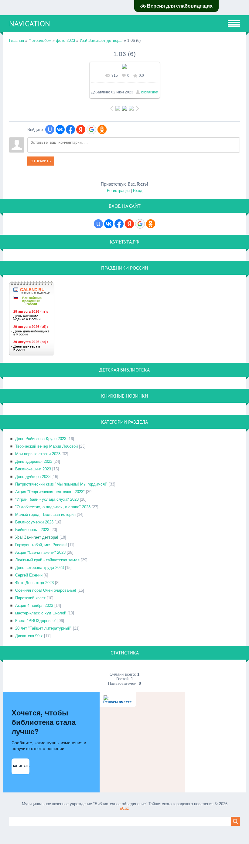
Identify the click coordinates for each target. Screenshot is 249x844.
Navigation (29, 24)
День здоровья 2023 (33, 461)
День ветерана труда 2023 (39, 567)
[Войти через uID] (49, 129)
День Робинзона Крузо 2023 (40, 438)
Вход (137, 190)
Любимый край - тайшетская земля (47, 560)
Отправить (41, 161)
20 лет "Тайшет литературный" (43, 628)
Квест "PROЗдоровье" (35, 620)
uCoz (124, 808)
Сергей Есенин (29, 575)
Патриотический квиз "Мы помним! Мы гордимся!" (61, 484)
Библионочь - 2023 (32, 529)
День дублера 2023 (32, 476)
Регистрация (118, 190)
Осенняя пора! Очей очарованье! (45, 590)
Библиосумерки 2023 (34, 522)
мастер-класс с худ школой (40, 613)
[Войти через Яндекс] (80, 129)
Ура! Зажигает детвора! (101, 40)
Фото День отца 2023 (34, 582)
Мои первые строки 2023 (37, 454)
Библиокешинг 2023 (33, 469)
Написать (20, 766)
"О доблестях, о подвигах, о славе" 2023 (52, 507)
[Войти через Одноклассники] (102, 129)
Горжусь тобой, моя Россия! (41, 545)
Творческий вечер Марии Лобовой (46, 446)
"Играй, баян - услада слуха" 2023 (47, 499)
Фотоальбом (40, 40)
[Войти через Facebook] (70, 129)
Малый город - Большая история (45, 514)
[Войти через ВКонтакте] (60, 129)
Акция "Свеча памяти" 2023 (40, 552)
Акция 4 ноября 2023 (34, 605)
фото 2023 (65, 40)
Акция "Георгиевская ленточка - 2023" (50, 491)
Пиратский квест (30, 598)
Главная (16, 40)
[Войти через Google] (91, 129)
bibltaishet (149, 92)
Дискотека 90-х (29, 636)
